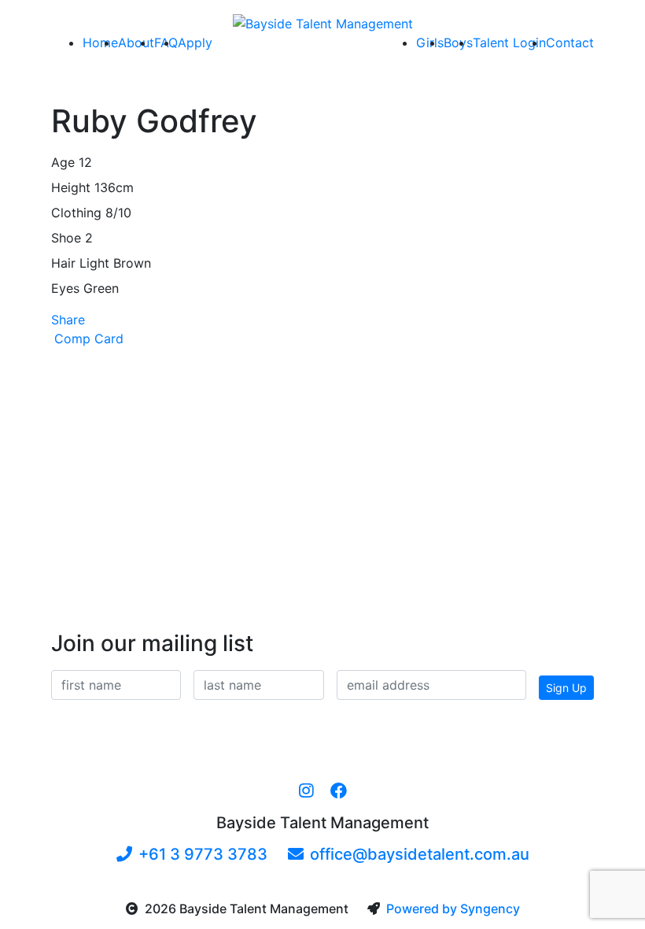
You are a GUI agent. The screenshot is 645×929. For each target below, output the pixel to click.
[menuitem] (100, 42)
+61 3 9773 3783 (202, 854)
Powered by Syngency (453, 908)
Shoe (66, 238)
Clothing (76, 212)
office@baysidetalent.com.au (419, 854)
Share (68, 320)
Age (63, 162)
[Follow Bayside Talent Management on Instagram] (306, 791)
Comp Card (88, 338)
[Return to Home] (323, 23)
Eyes (65, 288)
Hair (63, 263)
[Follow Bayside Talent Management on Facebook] (338, 791)
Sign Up (566, 687)
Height (70, 187)
